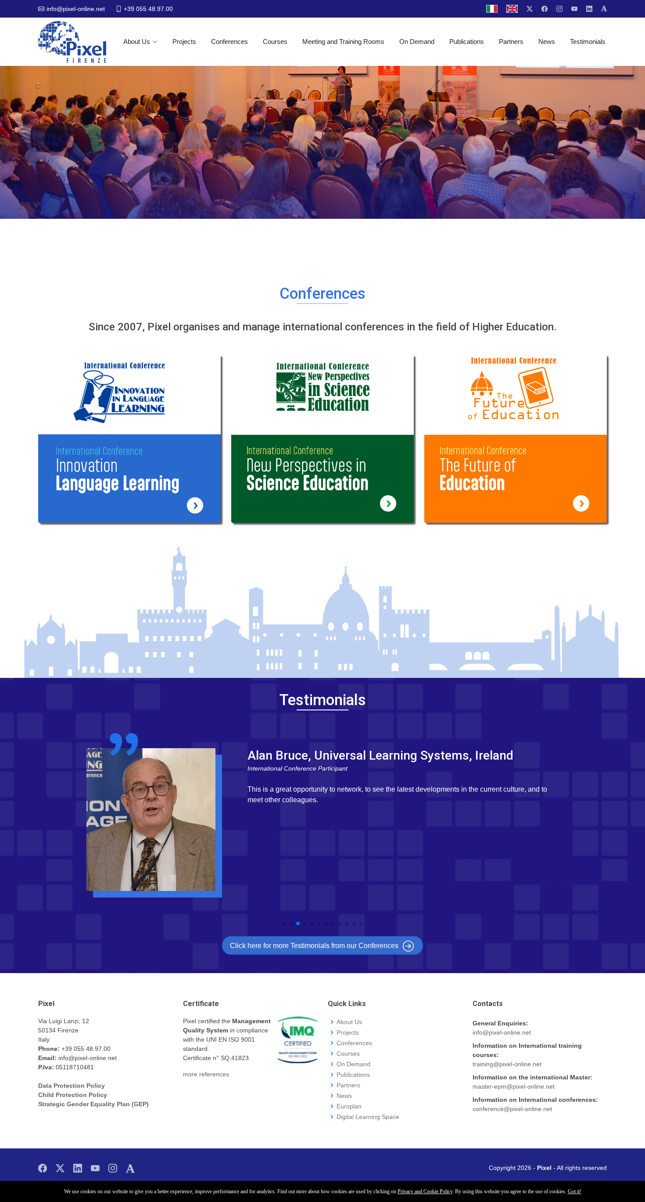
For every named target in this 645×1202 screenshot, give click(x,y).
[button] (284, 923)
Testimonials (588, 41)
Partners (511, 41)
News (546, 41)
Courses (275, 41)
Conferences (229, 41)
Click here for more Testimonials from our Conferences (314, 945)
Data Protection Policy (71, 1085)
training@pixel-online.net (507, 1064)
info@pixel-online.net (502, 1032)
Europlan (349, 1106)
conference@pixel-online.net (512, 1108)
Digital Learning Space (368, 1117)
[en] (512, 9)
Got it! (574, 1191)
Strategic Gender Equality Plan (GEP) (93, 1104)
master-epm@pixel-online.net (514, 1086)
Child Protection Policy (72, 1094)
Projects (184, 41)
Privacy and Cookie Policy (425, 1191)
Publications (466, 41)
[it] (492, 9)
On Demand (416, 41)
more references (206, 1074)
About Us (136, 41)
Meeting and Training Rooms (343, 41)
